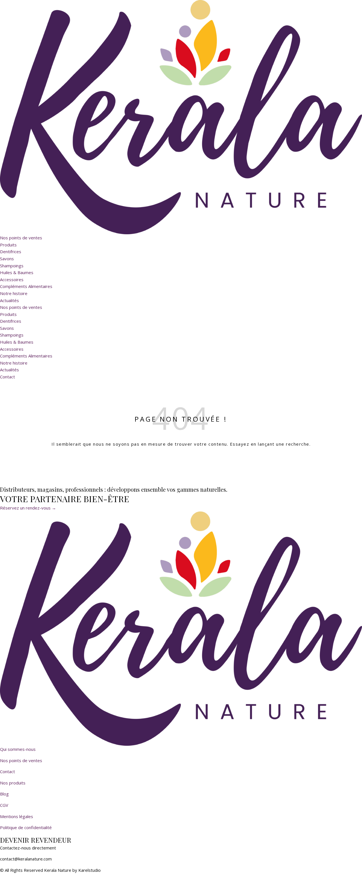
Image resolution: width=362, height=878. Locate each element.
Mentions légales (16, 816)
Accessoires (11, 279)
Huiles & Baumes (16, 272)
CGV (4, 805)
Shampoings (11, 265)
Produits (8, 245)
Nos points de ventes (21, 237)
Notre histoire (13, 293)
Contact (7, 771)
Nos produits (12, 783)
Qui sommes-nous (18, 749)
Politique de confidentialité (26, 827)
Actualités (9, 300)
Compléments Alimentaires (26, 286)
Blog (4, 794)
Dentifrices (10, 251)
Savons (7, 258)
